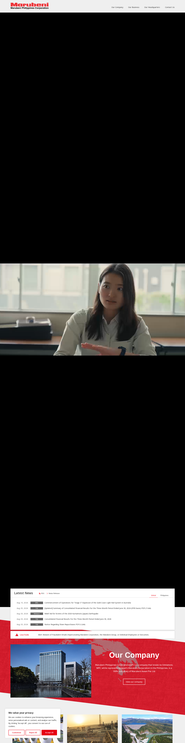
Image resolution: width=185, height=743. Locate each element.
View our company (134, 681)
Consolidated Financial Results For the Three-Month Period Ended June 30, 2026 (78, 619)
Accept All (49, 732)
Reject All (33, 732)
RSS (42, 593)
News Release (54, 593)
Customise (16, 732)
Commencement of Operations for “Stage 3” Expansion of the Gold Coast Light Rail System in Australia (88, 602)
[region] (32, 723)
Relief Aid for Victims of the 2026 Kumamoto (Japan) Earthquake (71, 613)
